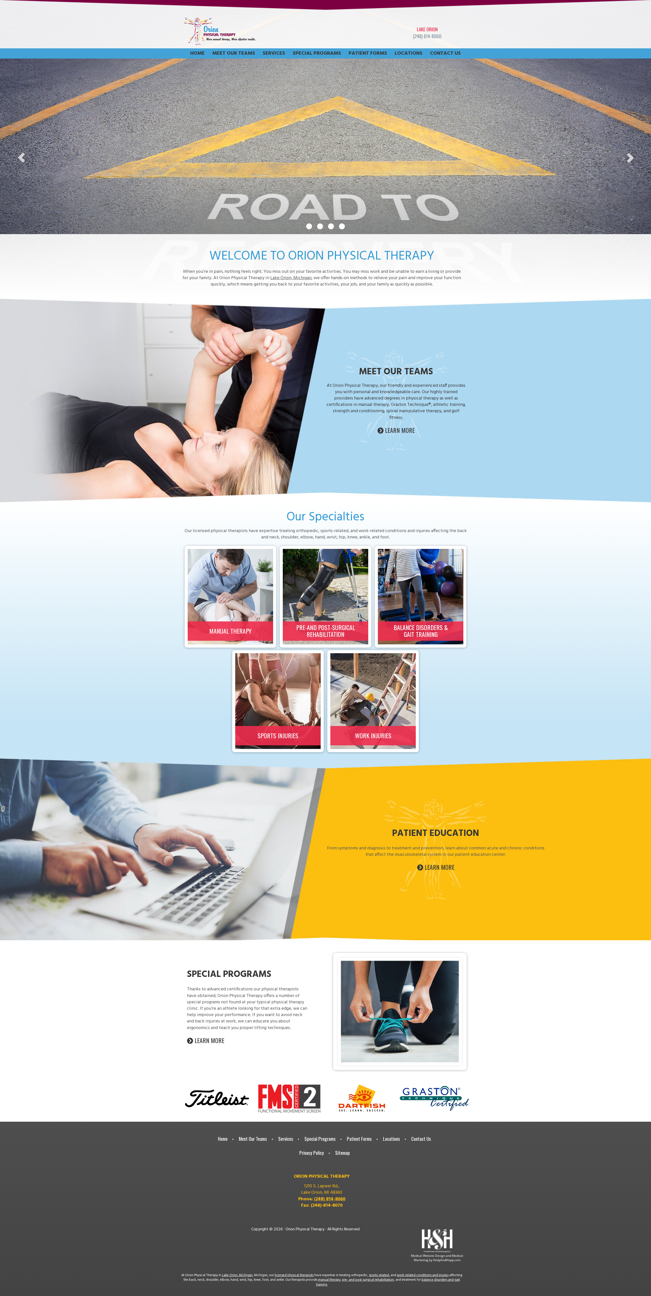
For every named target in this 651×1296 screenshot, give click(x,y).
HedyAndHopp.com (447, 1260)
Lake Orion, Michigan (291, 278)
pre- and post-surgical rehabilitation (368, 1280)
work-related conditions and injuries (423, 1275)
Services (274, 53)
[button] (16, 155)
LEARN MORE (399, 430)
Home (197, 53)
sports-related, (379, 1275)
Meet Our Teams (233, 53)
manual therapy (329, 1280)
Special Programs (317, 53)
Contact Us (445, 53)
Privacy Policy (311, 1152)
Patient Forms (368, 53)
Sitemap (342, 1152)
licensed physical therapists (294, 1275)
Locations (408, 53)
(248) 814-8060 (427, 36)
